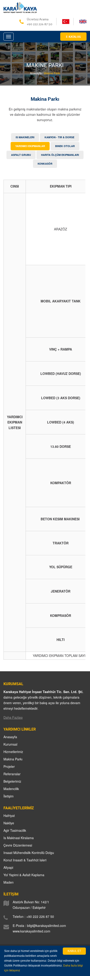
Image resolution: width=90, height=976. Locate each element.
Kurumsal (10, 744)
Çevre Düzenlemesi (17, 845)
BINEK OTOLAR (65, 146)
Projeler (9, 766)
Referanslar (12, 774)
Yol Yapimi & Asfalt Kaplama (23, 874)
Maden (8, 882)
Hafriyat (9, 815)
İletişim (8, 796)
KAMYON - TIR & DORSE (59, 137)
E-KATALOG (73, 36)
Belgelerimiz (12, 781)
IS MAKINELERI (25, 137)
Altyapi (8, 867)
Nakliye (8, 823)
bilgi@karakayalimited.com (46, 925)
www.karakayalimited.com (31, 931)
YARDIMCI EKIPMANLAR (30, 146)
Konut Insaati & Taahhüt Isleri (24, 860)
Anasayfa (10, 736)
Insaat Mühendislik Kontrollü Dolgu (28, 852)
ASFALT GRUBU (21, 155)
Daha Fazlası (13, 717)
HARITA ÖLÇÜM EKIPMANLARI (60, 155)
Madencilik (11, 788)
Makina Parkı (12, 759)
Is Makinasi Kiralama (18, 837)
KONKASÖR (45, 163)
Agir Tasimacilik (14, 830)
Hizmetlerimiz (13, 751)
